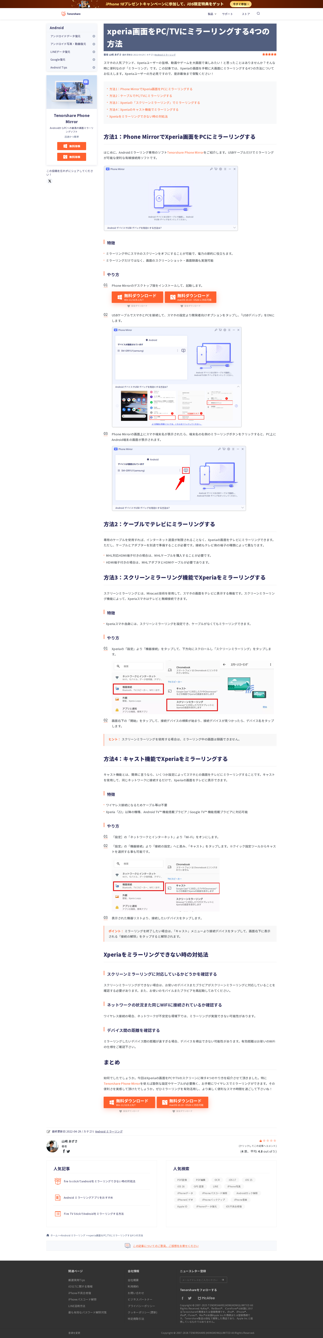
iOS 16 (181, 1186)
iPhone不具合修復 (79, 1293)
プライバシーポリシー (141, 1306)
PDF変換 (182, 1179)
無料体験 (74, 146)
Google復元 (57, 59)
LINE (215, 1186)
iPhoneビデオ (185, 1199)
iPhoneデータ (185, 1193)
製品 (210, 14)
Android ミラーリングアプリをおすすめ (88, 1197)
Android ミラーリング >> (75, 1235)
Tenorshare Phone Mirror (185, 152)
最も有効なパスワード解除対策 (87, 1312)
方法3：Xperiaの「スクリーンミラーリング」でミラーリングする (154, 102)
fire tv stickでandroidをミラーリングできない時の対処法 (99, 1181)
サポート (227, 14)
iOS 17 (232, 1179)
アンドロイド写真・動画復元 (68, 44)
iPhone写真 (234, 1186)
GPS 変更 (199, 1186)
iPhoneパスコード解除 (214, 1193)
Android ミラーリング (165, 54)
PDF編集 (201, 1179)
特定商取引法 (136, 1319)
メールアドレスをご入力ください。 (203, 1280)
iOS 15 (248, 1179)
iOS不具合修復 (234, 1206)
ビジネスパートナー (140, 1299)
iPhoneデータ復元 (206, 1206)
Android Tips (58, 67)
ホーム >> (55, 1235)
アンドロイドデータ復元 (65, 36)
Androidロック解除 (247, 1193)
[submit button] (222, 1280)
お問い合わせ (136, 1293)
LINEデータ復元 (60, 52)
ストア (246, 14)
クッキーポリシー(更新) (142, 1312)
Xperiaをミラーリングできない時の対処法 (138, 116)
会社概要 (133, 1280)
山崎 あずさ (115, 54)
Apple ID (182, 1206)
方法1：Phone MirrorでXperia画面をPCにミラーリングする (151, 89)
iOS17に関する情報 (80, 1286)
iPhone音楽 (240, 1199)
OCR (217, 1179)
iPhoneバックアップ (213, 1199)
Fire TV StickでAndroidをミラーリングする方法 (94, 1213)
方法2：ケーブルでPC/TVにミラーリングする (140, 95)
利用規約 (133, 1286)
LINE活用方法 (76, 1306)
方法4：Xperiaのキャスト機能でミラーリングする (144, 109)
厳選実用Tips (76, 1280)
